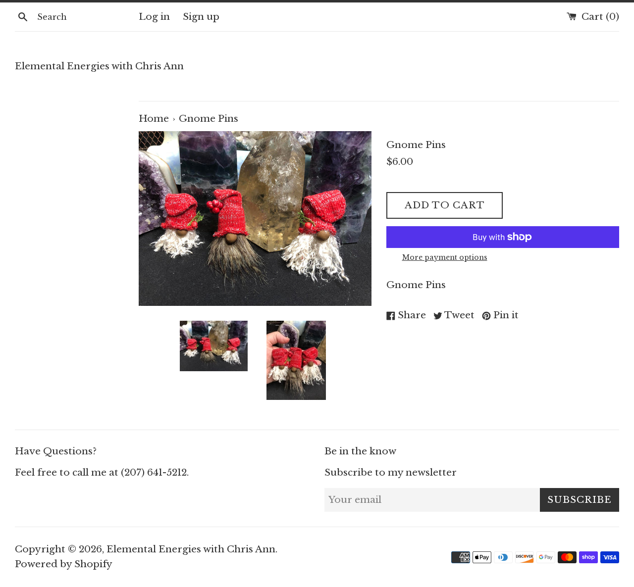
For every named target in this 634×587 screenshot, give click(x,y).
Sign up (201, 16)
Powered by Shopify (63, 564)
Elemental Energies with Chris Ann (99, 66)
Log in (154, 16)
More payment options (444, 257)
